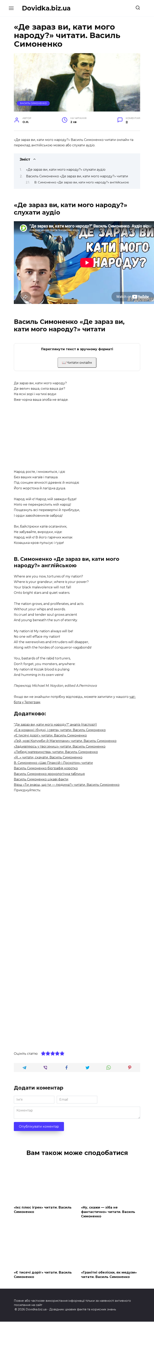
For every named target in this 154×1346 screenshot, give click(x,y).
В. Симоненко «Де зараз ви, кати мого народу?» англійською (81, 182)
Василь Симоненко (33, 103)
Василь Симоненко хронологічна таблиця (49, 774)
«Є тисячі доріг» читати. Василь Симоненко (50, 735)
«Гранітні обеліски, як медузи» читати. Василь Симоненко (109, 1274)
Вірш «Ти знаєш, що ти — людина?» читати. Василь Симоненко (67, 785)
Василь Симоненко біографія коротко (46, 768)
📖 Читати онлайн (77, 363)
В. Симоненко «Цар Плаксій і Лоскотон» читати (53, 763)
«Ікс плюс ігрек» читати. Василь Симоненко (43, 1209)
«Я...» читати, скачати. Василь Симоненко (48, 757)
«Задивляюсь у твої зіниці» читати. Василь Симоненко (59, 746)
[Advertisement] (77, 436)
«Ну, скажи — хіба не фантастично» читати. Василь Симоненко (108, 1211)
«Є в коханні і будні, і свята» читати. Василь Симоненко (60, 730)
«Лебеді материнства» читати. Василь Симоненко (56, 752)
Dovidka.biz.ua (46, 8)
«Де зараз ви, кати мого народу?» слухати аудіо (65, 169)
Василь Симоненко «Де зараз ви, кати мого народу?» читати (77, 176)
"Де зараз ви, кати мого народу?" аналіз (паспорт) (55, 724)
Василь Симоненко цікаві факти (41, 779)
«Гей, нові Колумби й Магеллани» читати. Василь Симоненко (65, 741)
